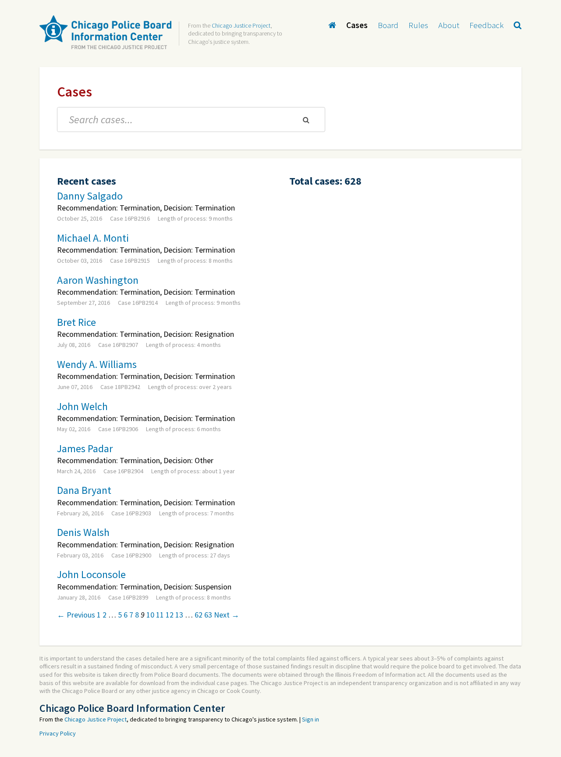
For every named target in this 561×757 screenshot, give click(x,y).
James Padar (85, 448)
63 (208, 615)
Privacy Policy (57, 733)
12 (170, 615)
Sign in (310, 719)
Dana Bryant (84, 490)
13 (179, 615)
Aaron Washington (97, 280)
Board (388, 25)
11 (160, 615)
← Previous (76, 615)
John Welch (82, 406)
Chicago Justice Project (241, 25)
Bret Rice (76, 322)
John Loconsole (91, 574)
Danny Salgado (90, 196)
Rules (418, 25)
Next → (226, 615)
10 (150, 615)
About (448, 25)
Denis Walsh (83, 532)
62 (198, 615)
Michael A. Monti (93, 238)
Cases (357, 25)
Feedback (486, 25)
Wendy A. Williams (97, 364)
